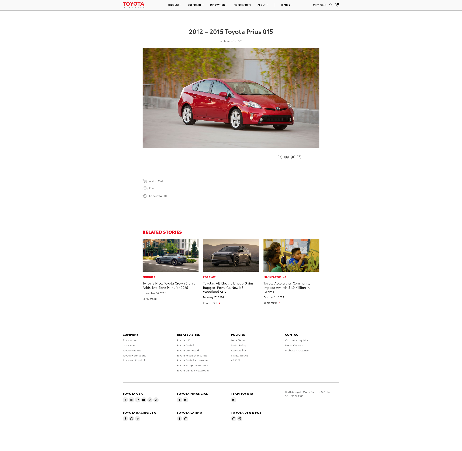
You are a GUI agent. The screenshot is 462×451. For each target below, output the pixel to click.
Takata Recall (319, 4)
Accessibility (238, 350)
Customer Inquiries (296, 340)
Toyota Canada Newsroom (193, 370)
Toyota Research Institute (192, 355)
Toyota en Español (134, 360)
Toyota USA (183, 340)
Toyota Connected (188, 350)
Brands (285, 4)
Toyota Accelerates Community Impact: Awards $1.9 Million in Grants (286, 287)
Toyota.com (130, 340)
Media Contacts (294, 345)
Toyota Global (185, 345)
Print (152, 188)
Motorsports (242, 4)
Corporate (195, 4)
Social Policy (238, 345)
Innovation (217, 4)
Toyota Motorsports (134, 355)
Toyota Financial (132, 350)
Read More (150, 299)
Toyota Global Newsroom (192, 360)
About (262, 4)
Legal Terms (238, 340)
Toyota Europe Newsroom (192, 365)
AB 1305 (235, 360)
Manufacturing (275, 277)
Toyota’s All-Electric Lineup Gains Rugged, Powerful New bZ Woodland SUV (228, 287)
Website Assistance (297, 350)
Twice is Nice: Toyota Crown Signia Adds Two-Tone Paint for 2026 (169, 285)
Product (173, 4)
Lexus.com (129, 345)
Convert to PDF (158, 196)
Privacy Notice (239, 355)
